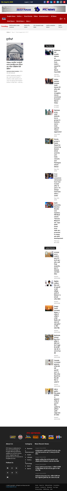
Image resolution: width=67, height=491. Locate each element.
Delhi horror (60, 26)
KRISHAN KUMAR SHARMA (13, 71)
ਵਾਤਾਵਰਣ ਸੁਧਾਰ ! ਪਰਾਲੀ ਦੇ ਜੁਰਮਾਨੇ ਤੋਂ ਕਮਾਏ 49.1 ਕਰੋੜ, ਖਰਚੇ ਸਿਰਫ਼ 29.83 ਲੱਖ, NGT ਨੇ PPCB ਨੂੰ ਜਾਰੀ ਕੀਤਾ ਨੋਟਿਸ (57, 263)
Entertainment (44, 16)
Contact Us (43, 487)
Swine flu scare (27, 26)
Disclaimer (49, 487)
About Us (41, 485)
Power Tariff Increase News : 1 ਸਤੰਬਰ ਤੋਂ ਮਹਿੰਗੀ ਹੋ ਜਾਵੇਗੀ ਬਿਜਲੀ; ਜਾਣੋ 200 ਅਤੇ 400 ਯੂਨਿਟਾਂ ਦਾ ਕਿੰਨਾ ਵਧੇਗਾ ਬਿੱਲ (57, 317)
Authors (37, 487)
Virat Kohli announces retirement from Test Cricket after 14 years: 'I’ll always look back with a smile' (57, 184)
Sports (29, 468)
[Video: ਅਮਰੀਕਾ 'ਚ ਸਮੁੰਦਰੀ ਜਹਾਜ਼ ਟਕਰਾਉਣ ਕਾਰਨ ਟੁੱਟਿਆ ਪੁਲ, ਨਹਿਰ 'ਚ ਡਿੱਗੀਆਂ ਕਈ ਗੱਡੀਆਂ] (15, 51)
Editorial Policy (48, 485)
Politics (19, 16)
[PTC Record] (20, 437)
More (28, 21)
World (29, 466)
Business (29, 448)
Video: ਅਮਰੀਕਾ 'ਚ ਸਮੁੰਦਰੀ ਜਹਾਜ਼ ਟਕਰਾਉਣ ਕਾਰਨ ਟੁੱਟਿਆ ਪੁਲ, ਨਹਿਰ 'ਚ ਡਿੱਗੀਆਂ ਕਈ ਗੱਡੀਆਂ (15, 66)
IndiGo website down (50, 26)
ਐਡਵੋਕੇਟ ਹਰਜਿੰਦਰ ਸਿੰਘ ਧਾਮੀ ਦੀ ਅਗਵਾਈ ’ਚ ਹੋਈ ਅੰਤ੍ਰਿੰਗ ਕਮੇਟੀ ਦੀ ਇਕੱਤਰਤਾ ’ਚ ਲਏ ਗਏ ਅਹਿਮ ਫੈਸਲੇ (57, 290)
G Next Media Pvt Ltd (11, 486)
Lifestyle (29, 457)
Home (8, 32)
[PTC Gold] (35, 437)
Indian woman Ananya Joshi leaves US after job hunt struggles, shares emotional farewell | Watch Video (57, 91)
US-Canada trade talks (38, 26)
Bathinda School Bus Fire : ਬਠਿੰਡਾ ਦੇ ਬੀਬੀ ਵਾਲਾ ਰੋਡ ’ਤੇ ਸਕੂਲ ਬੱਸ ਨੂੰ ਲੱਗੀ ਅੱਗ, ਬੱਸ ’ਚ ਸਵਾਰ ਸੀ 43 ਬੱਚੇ (57, 344)
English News (11, 16)
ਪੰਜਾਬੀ (31, 2)
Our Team (55, 487)
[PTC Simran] (51, 437)
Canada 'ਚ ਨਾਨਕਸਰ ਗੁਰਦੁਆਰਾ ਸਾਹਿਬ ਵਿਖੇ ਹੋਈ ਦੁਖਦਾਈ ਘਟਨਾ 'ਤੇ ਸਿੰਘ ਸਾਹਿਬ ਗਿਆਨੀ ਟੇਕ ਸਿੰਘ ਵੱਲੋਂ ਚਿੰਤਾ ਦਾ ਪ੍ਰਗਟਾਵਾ (57, 371)
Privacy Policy (38, 489)
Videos (36, 16)
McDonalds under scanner (14, 26)
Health (29, 454)
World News (20, 21)
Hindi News (10, 21)
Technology (28, 463)
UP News (53, 16)
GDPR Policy (46, 489)
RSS (51, 489)
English (26, 2)
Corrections (56, 485)
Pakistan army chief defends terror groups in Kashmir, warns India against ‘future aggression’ (57, 121)
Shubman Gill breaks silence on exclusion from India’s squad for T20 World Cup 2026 (57, 61)
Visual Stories (28, 16)
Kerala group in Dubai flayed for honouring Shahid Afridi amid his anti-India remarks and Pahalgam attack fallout (57, 152)
